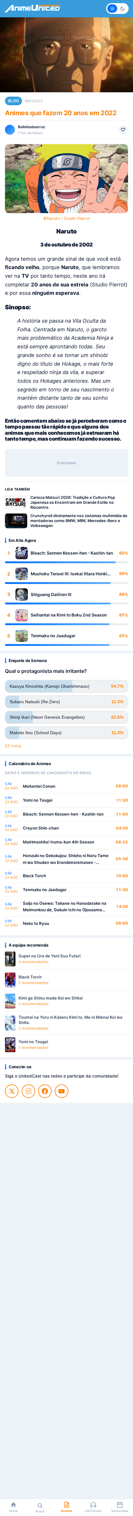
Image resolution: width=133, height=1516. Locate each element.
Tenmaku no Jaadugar (53, 635)
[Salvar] (123, 130)
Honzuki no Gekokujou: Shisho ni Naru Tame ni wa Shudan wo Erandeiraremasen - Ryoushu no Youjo (66, 859)
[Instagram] (28, 1091)
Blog (13, 100)
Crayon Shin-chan (41, 828)
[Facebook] (45, 1091)
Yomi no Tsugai (37, 800)
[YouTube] (61, 1091)
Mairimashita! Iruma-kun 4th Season (58, 841)
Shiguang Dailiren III (51, 594)
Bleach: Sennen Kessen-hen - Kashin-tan (72, 553)
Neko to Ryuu (36, 923)
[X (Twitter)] (12, 1091)
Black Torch (34, 875)
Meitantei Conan (39, 786)
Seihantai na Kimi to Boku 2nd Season (69, 614)
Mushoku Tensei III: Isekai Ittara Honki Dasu (69, 574)
